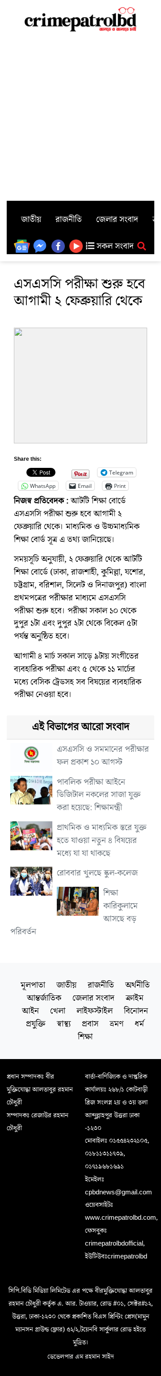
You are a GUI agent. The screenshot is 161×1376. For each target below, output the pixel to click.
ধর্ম (139, 1024)
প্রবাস (90, 1024)
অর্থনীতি (137, 985)
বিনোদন (136, 1011)
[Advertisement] (80, 116)
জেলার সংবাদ (117, 219)
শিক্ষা (85, 1037)
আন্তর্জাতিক (44, 998)
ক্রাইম (135, 998)
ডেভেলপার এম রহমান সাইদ (80, 1356)
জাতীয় (31, 219)
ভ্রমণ (116, 1024)
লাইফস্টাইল (94, 1011)
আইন (30, 1011)
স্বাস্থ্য (64, 1024)
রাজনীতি (68, 219)
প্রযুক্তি (36, 1024)
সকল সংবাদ (114, 246)
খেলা (57, 1011)
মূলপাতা (33, 985)
